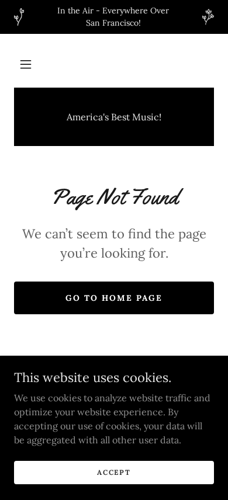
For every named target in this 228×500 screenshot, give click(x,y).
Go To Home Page (114, 298)
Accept (113, 472)
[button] (25, 64)
